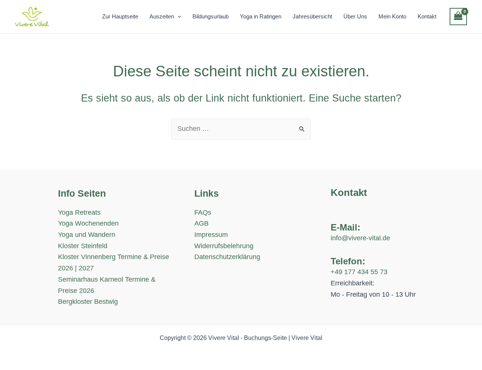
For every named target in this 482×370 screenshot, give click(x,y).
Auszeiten (161, 16)
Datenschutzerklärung (227, 257)
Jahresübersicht (312, 16)
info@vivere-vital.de (360, 238)
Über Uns (355, 16)
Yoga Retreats (79, 212)
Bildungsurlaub (210, 16)
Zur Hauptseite (120, 16)
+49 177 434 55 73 (359, 272)
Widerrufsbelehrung (223, 246)
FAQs (202, 212)
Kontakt (427, 16)
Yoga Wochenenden (88, 223)
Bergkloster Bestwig (88, 301)
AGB (201, 223)
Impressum (211, 234)
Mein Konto (392, 16)
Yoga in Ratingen (260, 16)
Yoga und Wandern (86, 234)
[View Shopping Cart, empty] (458, 16)
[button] (177, 17)
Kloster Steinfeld (82, 246)
